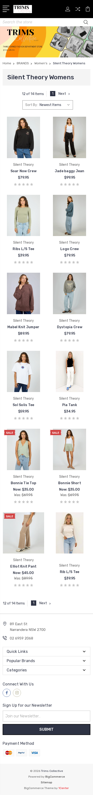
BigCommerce (55, 776)
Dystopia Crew (69, 327)
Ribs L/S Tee (23, 249)
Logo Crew (69, 249)
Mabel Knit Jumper (23, 327)
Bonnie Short (69, 483)
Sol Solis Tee (23, 405)
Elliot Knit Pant (23, 566)
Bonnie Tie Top (23, 483)
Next (62, 94)
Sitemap (46, 782)
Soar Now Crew (23, 171)
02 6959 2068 (21, 638)
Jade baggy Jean (69, 171)
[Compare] (77, 10)
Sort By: (31, 105)
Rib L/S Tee (69, 572)
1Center (63, 788)
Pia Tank (69, 405)
